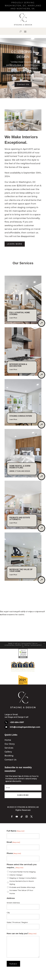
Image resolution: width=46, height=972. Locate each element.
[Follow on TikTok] (22, 817)
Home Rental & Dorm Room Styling (21, 882)
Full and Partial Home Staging (22, 872)
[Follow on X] (31, 817)
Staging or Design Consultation (22, 878)
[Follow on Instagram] (27, 817)
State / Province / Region (17, 922)
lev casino (19, 614)
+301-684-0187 (17, 722)
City (8, 912)
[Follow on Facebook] (12, 817)
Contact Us (23, 84)
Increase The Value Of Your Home (21, 891)
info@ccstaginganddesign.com (25, 727)
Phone (14, 853)
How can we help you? (21, 933)
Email (13, 842)
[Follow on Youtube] (17, 817)
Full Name (15, 831)
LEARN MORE (14, 244)
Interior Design (15, 875)
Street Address (13, 903)
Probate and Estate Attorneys (22, 887)
